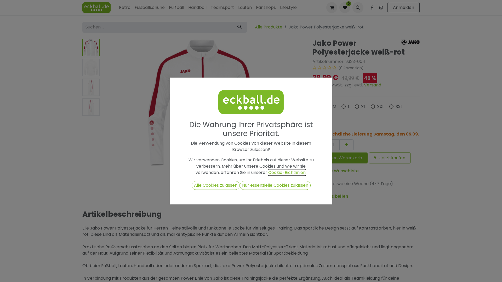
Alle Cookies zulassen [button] (215, 185)
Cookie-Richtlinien (287, 172)
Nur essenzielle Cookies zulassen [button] (275, 185)
